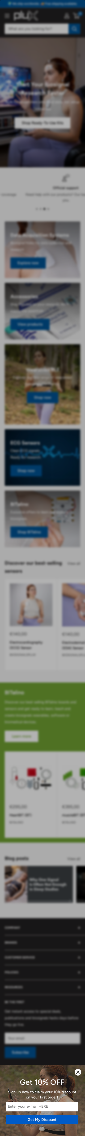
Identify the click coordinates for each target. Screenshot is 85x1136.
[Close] (78, 1072)
